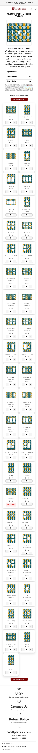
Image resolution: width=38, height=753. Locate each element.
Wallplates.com (10, 750)
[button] (11, 110)
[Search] (6, 8)
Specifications (12, 72)
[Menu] (2, 8)
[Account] (31, 8)
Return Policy (12, 81)
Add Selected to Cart (19, 99)
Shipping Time (12, 76)
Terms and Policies (7, 743)
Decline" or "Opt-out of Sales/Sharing (14, 746)
